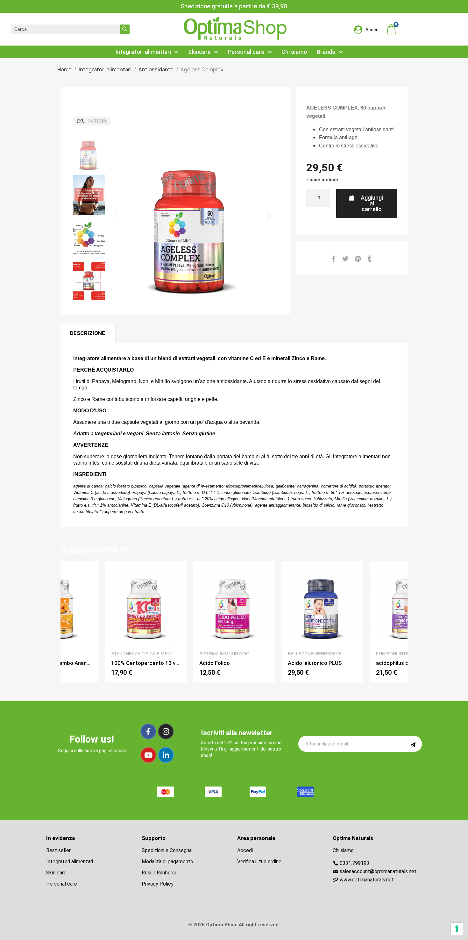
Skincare (199, 52)
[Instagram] (166, 731)
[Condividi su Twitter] (345, 258)
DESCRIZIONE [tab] (87, 333)
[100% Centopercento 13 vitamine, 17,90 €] (146, 621)
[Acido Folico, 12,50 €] (234, 621)
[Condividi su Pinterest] (357, 258)
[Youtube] (148, 755)
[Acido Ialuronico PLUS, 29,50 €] (322, 621)
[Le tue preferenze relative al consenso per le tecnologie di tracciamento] (457, 929)
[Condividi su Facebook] (333, 258)
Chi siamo (294, 52)
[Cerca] (125, 29)
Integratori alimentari (143, 52)
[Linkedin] (166, 755)
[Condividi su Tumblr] (369, 258)
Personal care (246, 52)
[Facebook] (148, 731)
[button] (391, 29)
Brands (326, 52)
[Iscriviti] (413, 744)
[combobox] (61, 29)
